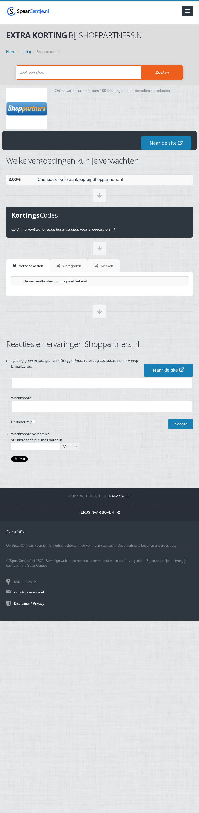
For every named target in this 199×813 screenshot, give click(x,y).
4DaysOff (120, 496)
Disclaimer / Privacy (29, 604)
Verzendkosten (30, 266)
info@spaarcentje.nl (29, 592)
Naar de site (164, 143)
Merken (106, 266)
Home (10, 52)
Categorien (71, 266)
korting (26, 52)
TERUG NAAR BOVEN (97, 513)
